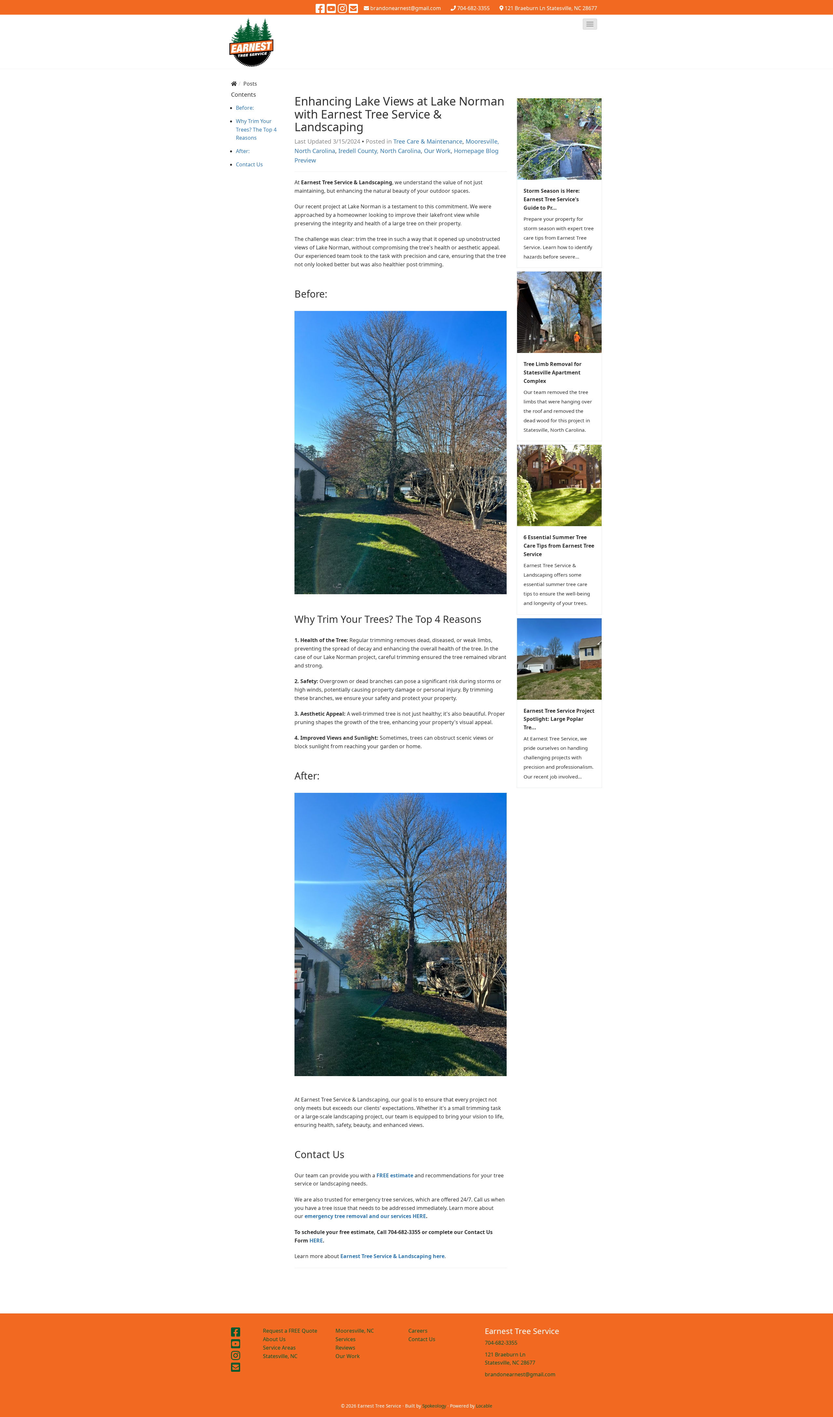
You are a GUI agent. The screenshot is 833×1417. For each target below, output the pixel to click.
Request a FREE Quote (290, 1330)
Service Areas (279, 1347)
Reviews (345, 1347)
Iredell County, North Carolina (379, 151)
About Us (274, 1339)
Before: (245, 107)
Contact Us (249, 164)
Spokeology (434, 1406)
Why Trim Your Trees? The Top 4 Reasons (256, 130)
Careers (418, 1330)
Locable (484, 1406)
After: (243, 151)
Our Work (437, 151)
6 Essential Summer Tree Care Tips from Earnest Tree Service (559, 546)
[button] (590, 24)
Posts (250, 83)
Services (345, 1339)
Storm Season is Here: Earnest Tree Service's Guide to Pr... (552, 199)
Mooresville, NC (354, 1330)
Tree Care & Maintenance (427, 141)
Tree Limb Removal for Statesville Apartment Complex (552, 372)
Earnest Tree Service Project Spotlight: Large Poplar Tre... (559, 719)
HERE (419, 1216)
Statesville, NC (280, 1356)
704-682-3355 (473, 8)
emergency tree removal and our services (359, 1216)
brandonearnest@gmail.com (520, 1374)
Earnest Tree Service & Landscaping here (391, 1256)
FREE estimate (394, 1175)
